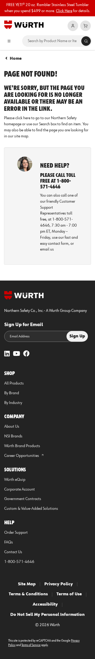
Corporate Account (19, 489)
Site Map (27, 584)
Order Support (16, 533)
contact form (58, 244)
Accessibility (45, 604)
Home (16, 59)
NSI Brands (13, 436)
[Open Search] (86, 41)
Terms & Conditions (28, 594)
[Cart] (85, 26)
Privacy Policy (58, 584)
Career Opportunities (22, 456)
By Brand (11, 393)
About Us (11, 427)
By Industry (13, 403)
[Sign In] (73, 26)
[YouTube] (16, 354)
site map (21, 136)
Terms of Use (69, 594)
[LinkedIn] (7, 354)
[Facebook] (26, 354)
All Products (14, 383)
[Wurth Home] (24, 24)
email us (47, 249)
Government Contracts (22, 499)
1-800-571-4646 (19, 562)
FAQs (8, 542)
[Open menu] (9, 41)
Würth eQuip (14, 480)
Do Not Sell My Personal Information (47, 615)
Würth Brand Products (22, 446)
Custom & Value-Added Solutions (31, 509)
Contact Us (13, 552)
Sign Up (77, 336)
